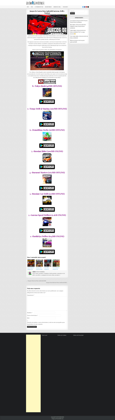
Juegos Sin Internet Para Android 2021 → (57, 282)
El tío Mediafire (40, 271)
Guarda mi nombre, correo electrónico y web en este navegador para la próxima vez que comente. (46, 323)
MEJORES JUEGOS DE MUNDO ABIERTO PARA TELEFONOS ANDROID (78, 26)
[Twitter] (83, 7)
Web (28, 318)
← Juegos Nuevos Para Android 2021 (36, 280)
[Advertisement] (33, 373)
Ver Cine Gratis (65, 6)
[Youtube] (86, 7)
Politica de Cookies (62, 335)
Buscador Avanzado (48, 6)
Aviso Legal (44, 335)
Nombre (29, 312)
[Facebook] (84, 7)
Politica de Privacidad (78, 335)
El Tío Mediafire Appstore (39, 6)
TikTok (32, 6)
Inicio (28, 6)
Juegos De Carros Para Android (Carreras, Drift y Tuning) (47, 12)
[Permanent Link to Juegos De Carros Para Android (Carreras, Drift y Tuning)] (47, 24)
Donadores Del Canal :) (57, 6)
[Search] (88, 7)
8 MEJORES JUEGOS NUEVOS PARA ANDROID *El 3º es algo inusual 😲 (78, 32)
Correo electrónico (32, 315)
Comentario (30, 295)
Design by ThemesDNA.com (57, 418)
